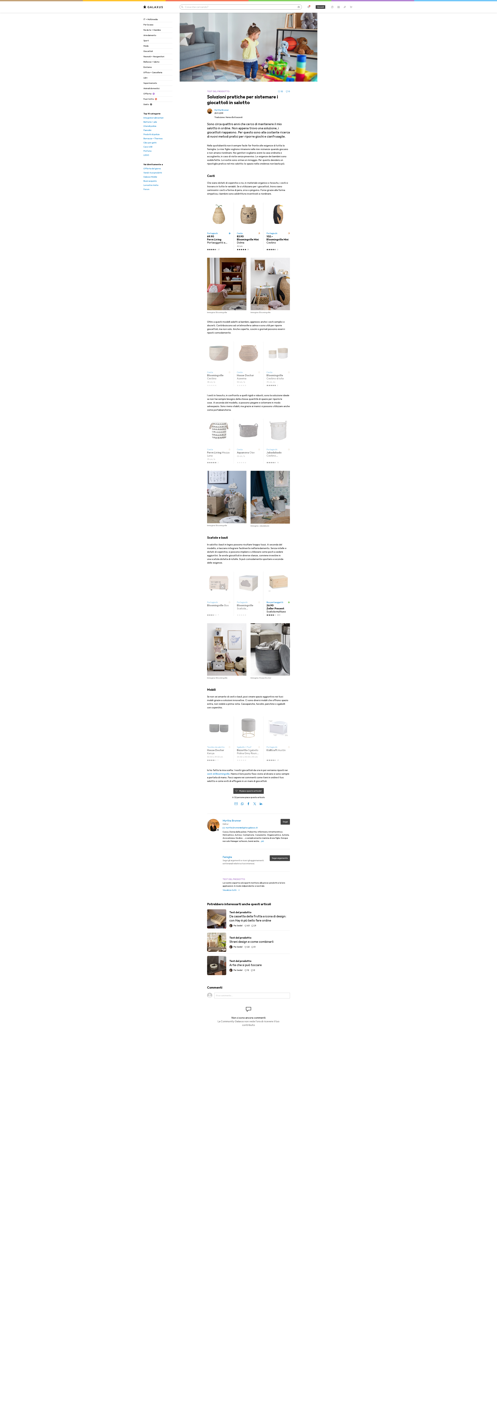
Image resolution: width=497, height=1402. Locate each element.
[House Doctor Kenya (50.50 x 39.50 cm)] (219, 738)
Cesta (240, 233)
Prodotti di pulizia (151, 134)
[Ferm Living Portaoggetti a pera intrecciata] (219, 226)
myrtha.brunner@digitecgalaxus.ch (242, 827)
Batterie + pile (150, 122)
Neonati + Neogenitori (153, 56)
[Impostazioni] (308, 7)
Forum (146, 189)
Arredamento (149, 35)
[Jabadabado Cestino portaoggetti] (278, 441)
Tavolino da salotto (216, 747)
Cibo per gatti (149, 142)
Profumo (147, 151)
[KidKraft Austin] (278, 738)
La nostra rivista (150, 185)
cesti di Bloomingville (218, 773)
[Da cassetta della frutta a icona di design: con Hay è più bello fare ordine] (248, 918)
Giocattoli (148, 51)
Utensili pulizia (149, 126)
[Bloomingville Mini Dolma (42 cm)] (248, 226)
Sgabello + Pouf (244, 747)
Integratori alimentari (153, 118)
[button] (229, 233)
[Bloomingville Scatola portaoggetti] (248, 593)
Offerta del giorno (152, 168)
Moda (146, 46)
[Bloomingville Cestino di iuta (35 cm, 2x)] (278, 363)
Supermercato (150, 83)
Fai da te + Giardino (152, 30)
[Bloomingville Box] (219, 593)
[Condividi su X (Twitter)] (254, 803)
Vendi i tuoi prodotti (152, 172)
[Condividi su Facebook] (248, 803)
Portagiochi (212, 233)
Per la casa (148, 24)
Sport (146, 40)
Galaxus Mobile (150, 177)
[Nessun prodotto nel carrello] (351, 7)
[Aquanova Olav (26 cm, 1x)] (248, 441)
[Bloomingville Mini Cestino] (278, 226)
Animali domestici (151, 88)
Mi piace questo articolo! (250, 791)
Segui (285, 821)
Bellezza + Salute (151, 62)
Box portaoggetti (274, 602)
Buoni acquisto (150, 181)
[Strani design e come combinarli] (248, 942)
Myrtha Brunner (221, 110)
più (262, 841)
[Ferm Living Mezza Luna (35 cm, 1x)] (219, 441)
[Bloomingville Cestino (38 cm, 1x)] (219, 363)
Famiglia (227, 857)
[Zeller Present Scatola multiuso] (278, 593)
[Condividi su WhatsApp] (242, 803)
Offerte (147, 93)
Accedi (320, 7)
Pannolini (147, 130)
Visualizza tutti (230, 890)
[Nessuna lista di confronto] (339, 7)
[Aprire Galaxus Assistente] (332, 7)
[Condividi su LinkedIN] (260, 803)
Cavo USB (147, 147)
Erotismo (147, 67)
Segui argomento (280, 858)
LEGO (146, 155)
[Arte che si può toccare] (248, 965)
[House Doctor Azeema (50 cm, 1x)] (248, 363)
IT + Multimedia (150, 19)
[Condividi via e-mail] (236, 803)
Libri (145, 78)
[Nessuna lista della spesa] (345, 7)
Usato (146, 104)
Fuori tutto (148, 99)
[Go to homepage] (153, 7)
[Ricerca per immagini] (299, 7)
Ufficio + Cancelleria (152, 72)
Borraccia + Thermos (153, 138)
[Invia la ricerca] (182, 7)
